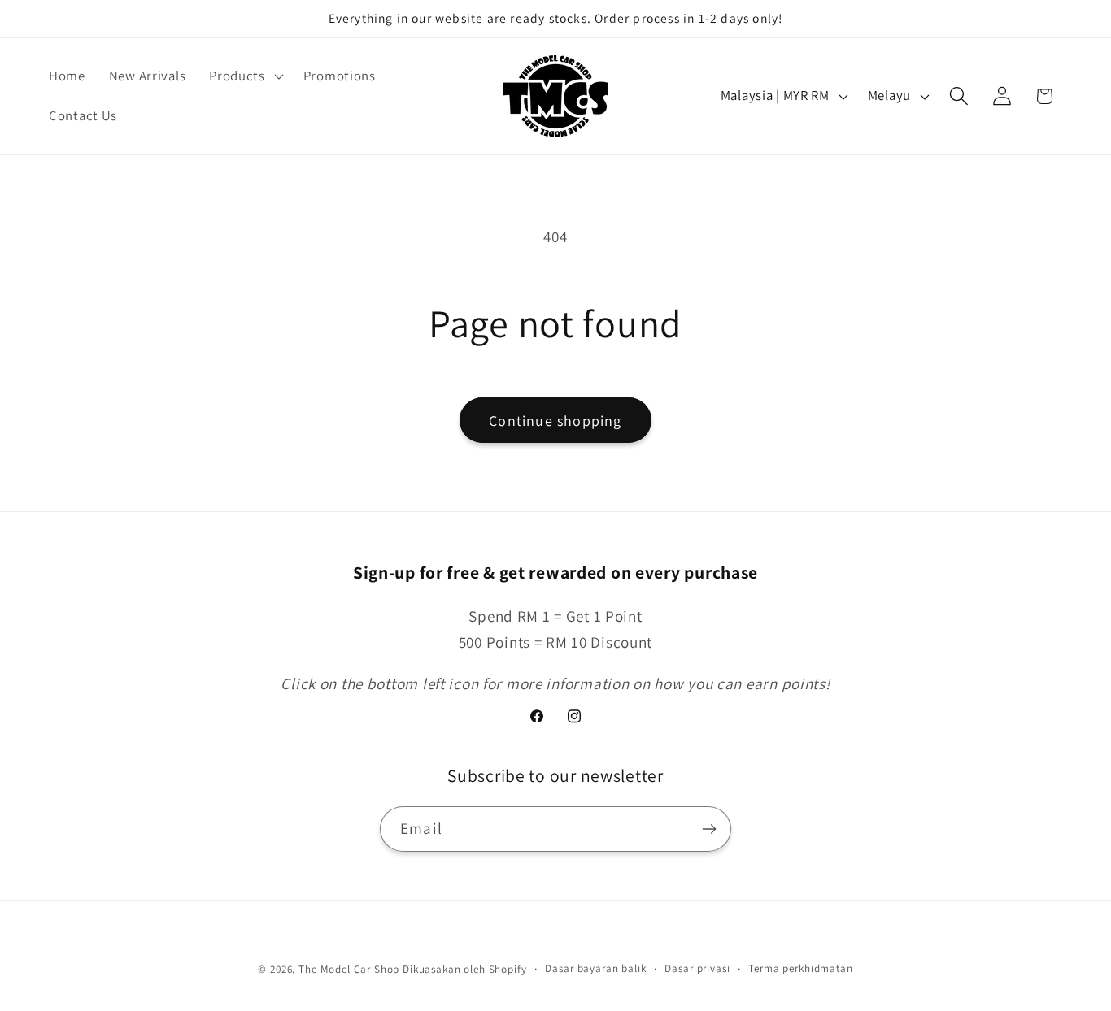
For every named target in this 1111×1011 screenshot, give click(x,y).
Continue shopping (555, 420)
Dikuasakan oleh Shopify (464, 969)
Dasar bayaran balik (595, 968)
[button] (245, 75)
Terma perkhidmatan (800, 968)
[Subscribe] (708, 829)
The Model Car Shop (348, 969)
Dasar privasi (697, 968)
